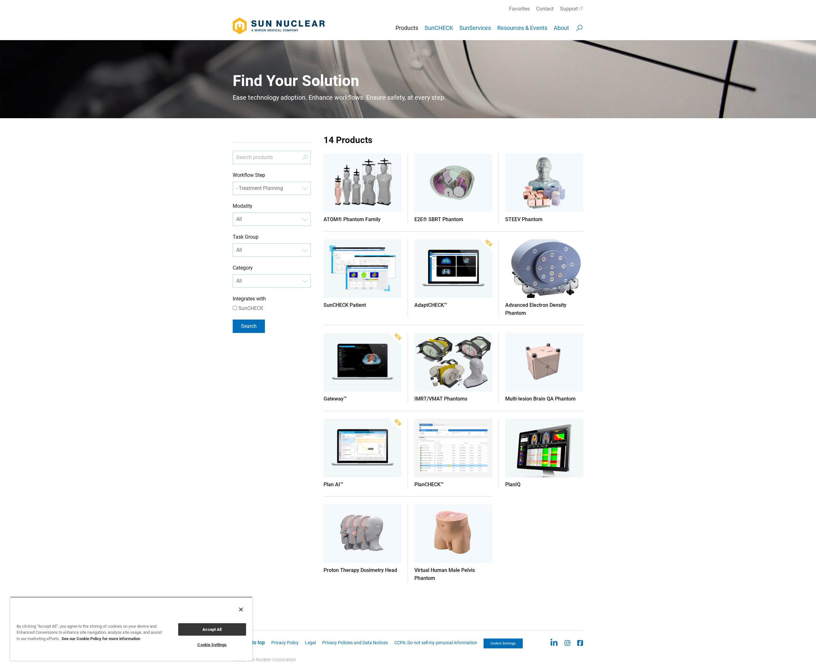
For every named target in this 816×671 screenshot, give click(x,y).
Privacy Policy (285, 642)
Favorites (519, 9)
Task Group (246, 237)
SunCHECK (439, 28)
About (561, 28)
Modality (242, 206)
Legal (310, 642)
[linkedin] (554, 642)
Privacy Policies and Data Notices (355, 642)
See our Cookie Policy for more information (101, 638)
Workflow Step (249, 175)
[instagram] (567, 642)
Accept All (212, 629)
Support (569, 9)
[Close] (241, 609)
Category (243, 268)
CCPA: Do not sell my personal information (435, 642)
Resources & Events (522, 28)
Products (407, 28)
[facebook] (580, 642)
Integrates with (249, 299)
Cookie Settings (503, 643)
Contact (545, 9)
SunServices (475, 28)
